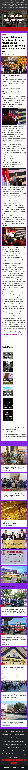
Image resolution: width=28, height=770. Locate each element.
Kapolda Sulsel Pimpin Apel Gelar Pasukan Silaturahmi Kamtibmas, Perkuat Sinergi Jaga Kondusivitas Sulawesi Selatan (14, 695)
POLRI (8, 490)
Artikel (24, 0)
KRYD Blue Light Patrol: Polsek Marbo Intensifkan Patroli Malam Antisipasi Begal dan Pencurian (14, 8)
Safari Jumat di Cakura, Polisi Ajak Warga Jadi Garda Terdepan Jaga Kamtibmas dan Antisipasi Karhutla (14, 495)
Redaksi (8, 0)
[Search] (26, 28)
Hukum (11, 2)
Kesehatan (16, 2)
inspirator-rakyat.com (14, 17)
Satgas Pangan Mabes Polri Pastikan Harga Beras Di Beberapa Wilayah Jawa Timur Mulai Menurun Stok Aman (14, 435)
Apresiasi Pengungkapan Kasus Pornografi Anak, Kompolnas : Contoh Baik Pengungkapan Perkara (13, 428)
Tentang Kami (14, 0)
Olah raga (22, 2)
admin (12, 54)
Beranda (4, 0)
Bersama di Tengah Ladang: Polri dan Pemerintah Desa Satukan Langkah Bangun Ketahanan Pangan (14, 5)
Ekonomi (7, 2)
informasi (20, 0)
